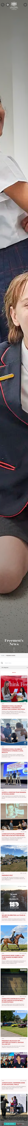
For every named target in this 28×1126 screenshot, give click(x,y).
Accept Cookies (10, 1123)
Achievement (23, 763)
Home (2, 655)
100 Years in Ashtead (22, 846)
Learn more (21, 1120)
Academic (24, 677)
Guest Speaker (23, 804)
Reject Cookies (20, 1123)
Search (14, 672)
